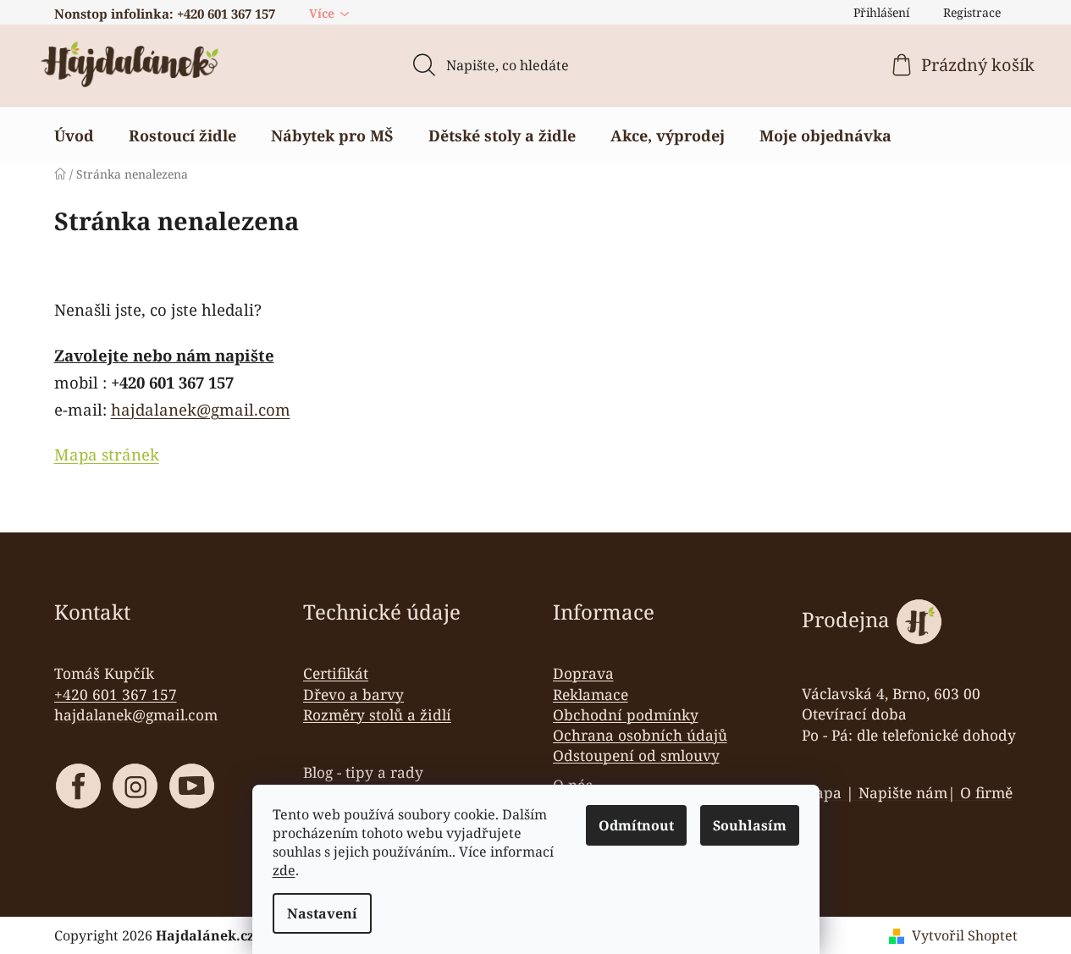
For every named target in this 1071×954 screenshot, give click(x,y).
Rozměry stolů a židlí (377, 714)
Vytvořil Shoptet (965, 935)
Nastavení (322, 913)
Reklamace (590, 694)
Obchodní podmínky (625, 714)
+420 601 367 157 (115, 694)
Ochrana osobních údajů (640, 735)
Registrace (972, 12)
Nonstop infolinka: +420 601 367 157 (164, 13)
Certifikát (335, 673)
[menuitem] (74, 135)
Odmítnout (636, 825)
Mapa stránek (106, 454)
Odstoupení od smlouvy (636, 755)
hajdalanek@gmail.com (200, 409)
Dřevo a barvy (353, 694)
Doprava (583, 673)
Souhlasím (750, 825)
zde (284, 870)
